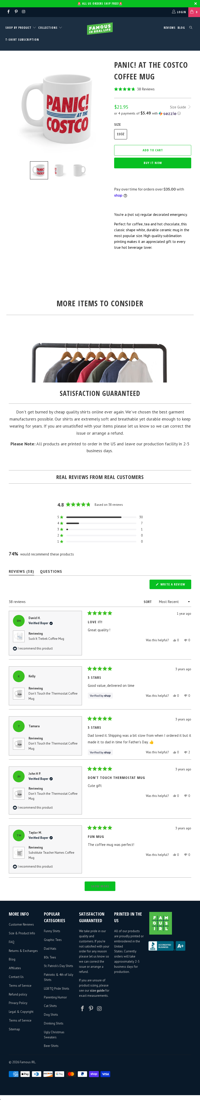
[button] (152, 89)
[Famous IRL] (100, 28)
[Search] (191, 28)
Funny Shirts (52, 931)
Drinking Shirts (53, 1023)
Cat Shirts (50, 1006)
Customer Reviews (21, 924)
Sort (148, 602)
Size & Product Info (22, 933)
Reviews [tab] (21, 572)
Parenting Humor (55, 997)
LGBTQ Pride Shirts (56, 988)
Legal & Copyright (21, 1012)
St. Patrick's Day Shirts (58, 966)
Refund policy (18, 994)
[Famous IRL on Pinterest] (16, 12)
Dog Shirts (51, 1015)
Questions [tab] (51, 572)
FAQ (11, 942)
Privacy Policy (18, 1003)
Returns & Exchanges (23, 951)
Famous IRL (27, 1062)
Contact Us (16, 977)
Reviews (170, 28)
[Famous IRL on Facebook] (8, 12)
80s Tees (50, 957)
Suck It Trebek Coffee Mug (46, 639)
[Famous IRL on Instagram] (23, 12)
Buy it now (153, 163)
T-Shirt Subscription (22, 40)
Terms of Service (20, 986)
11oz (120, 134)
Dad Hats (50, 949)
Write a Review (175, 585)
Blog (181, 28)
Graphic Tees (53, 940)
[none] (39, 170)
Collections (48, 28)
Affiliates (15, 968)
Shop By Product (18, 28)
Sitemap (14, 1029)
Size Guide (178, 107)
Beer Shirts (51, 1046)
